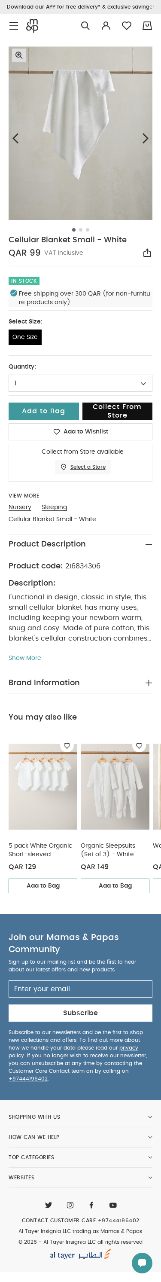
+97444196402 (28, 1078)
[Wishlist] (67, 745)
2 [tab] (80, 230)
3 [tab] (87, 230)
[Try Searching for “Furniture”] (85, 26)
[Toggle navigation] (14, 26)
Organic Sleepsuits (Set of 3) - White (108, 850)
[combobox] (80, 383)
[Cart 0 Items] (147, 25)
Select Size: (26, 322)
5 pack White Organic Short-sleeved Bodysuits (40, 851)
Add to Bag (43, 886)
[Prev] (15, 138)
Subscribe (80, 1013)
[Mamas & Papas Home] (32, 26)
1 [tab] (74, 230)
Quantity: (22, 367)
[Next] (145, 138)
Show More (25, 658)
